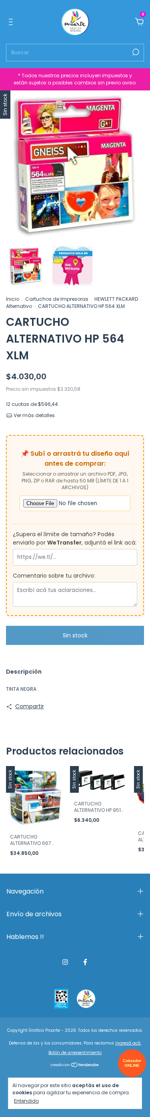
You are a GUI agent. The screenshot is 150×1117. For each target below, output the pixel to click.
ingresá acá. (128, 1043)
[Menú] (12, 22)
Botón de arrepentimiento (75, 1053)
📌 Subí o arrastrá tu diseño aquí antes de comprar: (75, 458)
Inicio (12, 299)
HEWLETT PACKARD (116, 299)
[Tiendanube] (75, 1065)
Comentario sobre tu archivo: (54, 576)
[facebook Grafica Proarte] (85, 962)
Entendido (26, 1100)
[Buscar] (135, 52)
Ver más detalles (33, 415)
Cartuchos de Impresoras (56, 299)
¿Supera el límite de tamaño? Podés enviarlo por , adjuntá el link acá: (74, 538)
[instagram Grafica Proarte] (65, 962)
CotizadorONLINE (132, 1063)
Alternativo (19, 306)
